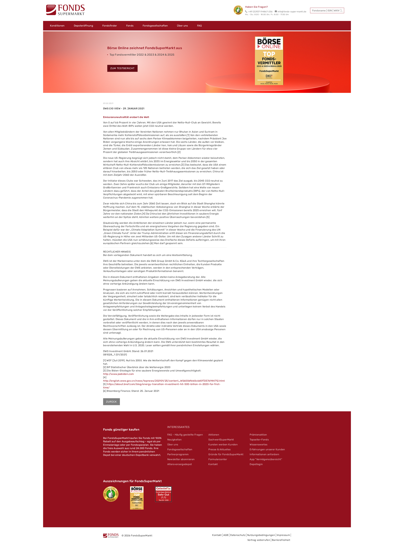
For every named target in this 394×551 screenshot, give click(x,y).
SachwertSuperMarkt (221, 439)
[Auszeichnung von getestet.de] (163, 494)
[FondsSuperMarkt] (65, 10)
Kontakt (213, 464)
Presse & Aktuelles (219, 449)
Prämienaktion (258, 434)
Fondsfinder (109, 25)
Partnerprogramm (178, 454)
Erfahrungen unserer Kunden (267, 449)
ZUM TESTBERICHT (122, 68)
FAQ (199, 25)
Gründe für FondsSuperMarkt (225, 454)
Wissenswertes (258, 444)
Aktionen (213, 434)
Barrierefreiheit (281, 540)
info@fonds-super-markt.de (292, 11)
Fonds (130, 25)
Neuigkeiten (174, 439)
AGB (226, 535)
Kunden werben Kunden (222, 444)
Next (355, 63)
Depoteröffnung (83, 25)
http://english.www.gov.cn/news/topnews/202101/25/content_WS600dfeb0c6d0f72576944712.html (164, 380)
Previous (38, 63)
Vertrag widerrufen (258, 540)
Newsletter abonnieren (181, 459)
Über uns (182, 25)
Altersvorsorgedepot (179, 464)
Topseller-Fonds (259, 439)
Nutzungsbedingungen (261, 535)
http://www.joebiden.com (118, 374)
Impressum (283, 535)
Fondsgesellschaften (155, 25)
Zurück (111, 401)
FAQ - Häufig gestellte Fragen (185, 434)
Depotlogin (256, 464)
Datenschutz (237, 535)
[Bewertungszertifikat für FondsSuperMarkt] (239, 10)
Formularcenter (217, 459)
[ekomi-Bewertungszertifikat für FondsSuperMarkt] (111, 494)
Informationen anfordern (264, 454)
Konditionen (57, 25)
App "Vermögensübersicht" (266, 459)
